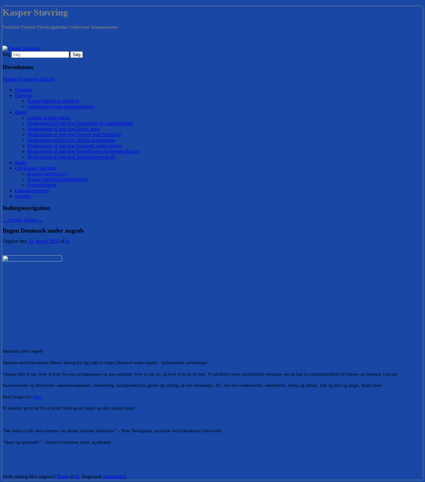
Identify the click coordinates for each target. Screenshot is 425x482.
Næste (33, 220)
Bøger (21, 112)
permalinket (114, 476)
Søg (6, 54)
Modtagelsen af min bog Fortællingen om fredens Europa (83, 151)
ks (67, 241)
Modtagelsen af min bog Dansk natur (63, 129)
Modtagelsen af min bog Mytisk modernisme (71, 140)
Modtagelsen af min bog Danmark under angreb (74, 145)
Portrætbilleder (41, 185)
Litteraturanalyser (32, 190)
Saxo (37, 397)
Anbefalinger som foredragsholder (61, 106)
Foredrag (24, 95)
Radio (21, 162)
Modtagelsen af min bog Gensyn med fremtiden (74, 134)
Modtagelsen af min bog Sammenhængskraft (71, 157)
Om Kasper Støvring (35, 168)
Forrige (12, 220)
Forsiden (23, 89)
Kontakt (23, 196)
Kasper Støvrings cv (47, 173)
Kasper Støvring (35, 12)
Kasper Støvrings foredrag (53, 101)
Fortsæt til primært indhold (28, 79)
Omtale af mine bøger (48, 117)
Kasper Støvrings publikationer (57, 179)
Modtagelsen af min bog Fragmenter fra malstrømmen (80, 123)
